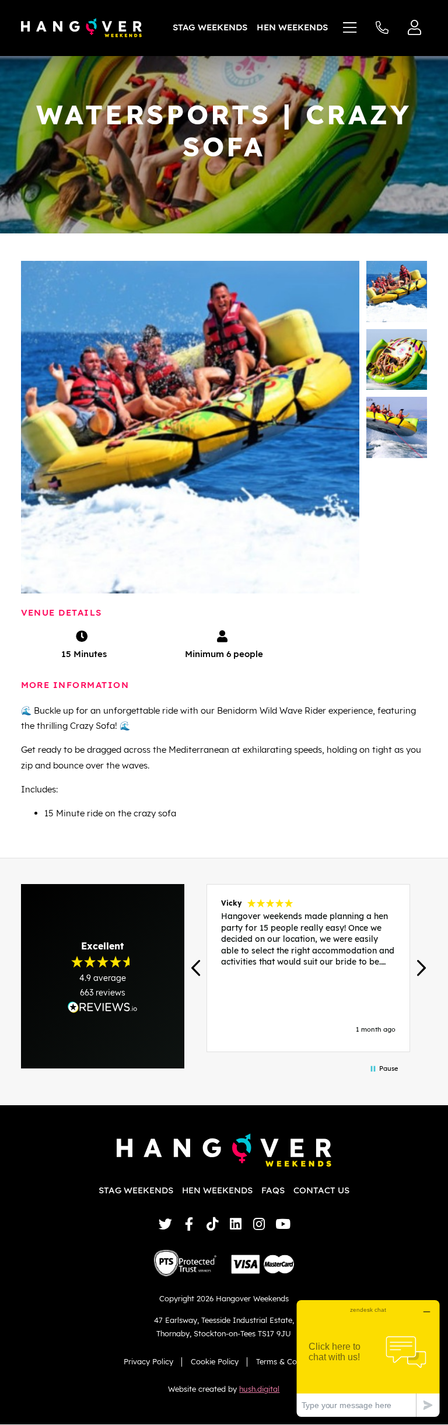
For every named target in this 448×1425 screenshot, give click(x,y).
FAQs (273, 1190)
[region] (308, 968)
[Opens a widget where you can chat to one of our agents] (368, 1358)
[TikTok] (212, 1224)
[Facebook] (188, 1224)
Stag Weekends (210, 27)
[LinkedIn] (236, 1224)
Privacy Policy (148, 1361)
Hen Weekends (292, 27)
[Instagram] (259, 1224)
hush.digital (259, 1388)
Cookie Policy (215, 1361)
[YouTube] (282, 1224)
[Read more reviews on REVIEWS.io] (103, 1006)
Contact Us (321, 1190)
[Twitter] (165, 1224)
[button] (197, 968)
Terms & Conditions (290, 1361)
